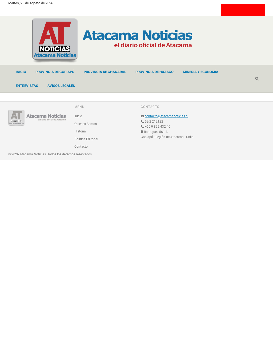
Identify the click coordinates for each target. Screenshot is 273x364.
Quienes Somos (85, 124)
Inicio (21, 72)
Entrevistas (27, 86)
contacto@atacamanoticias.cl (166, 116)
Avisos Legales (61, 86)
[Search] (257, 79)
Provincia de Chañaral (105, 72)
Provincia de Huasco (154, 72)
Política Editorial (86, 139)
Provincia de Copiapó (54, 72)
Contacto (81, 146)
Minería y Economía (200, 72)
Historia (80, 131)
